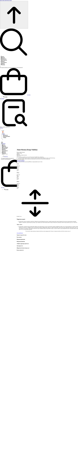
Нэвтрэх (1, 127)
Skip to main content (3, 0)
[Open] (2, 142)
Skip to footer (9, 0)
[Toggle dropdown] (6, 154)
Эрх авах (28, 94)
